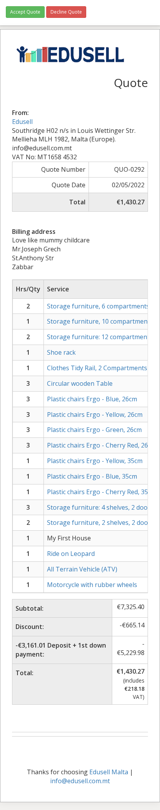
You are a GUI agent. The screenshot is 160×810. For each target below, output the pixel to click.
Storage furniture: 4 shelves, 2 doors (100, 507)
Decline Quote (66, 12)
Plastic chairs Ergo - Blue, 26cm (92, 399)
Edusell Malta (108, 772)
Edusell (22, 121)
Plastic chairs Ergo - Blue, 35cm (92, 476)
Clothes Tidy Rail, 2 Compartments (97, 368)
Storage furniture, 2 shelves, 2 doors (100, 522)
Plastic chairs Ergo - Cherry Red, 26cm (101, 445)
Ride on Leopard (71, 553)
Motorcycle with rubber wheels (92, 584)
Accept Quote (25, 12)
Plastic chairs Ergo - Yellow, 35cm (95, 460)
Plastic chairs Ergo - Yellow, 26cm (95, 414)
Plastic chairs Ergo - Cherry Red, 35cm (101, 492)
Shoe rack (61, 352)
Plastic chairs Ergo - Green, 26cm (94, 429)
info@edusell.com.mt (80, 781)
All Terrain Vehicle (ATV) (82, 569)
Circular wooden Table (80, 383)
